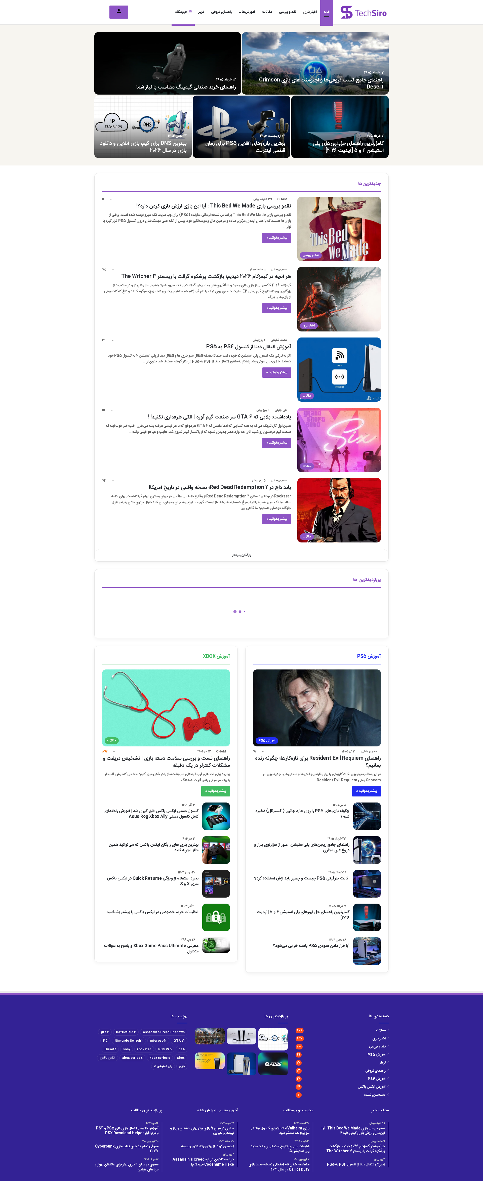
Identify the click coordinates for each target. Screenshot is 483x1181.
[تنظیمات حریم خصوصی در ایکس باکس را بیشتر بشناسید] (216, 917)
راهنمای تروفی (221, 12)
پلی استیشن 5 (163, 1066)
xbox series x (132, 1057)
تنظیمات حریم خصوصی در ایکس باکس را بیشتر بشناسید (152, 912)
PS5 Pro (165, 1049)
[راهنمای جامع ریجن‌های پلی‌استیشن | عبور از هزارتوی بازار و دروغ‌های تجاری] (367, 850)
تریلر (201, 12)
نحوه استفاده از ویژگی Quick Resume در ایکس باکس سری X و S (152, 881)
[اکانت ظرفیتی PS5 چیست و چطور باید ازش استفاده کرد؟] (367, 884)
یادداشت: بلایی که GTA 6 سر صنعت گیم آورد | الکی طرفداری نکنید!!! (219, 417)
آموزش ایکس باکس (372, 1087)
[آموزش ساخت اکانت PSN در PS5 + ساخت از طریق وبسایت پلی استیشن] (210, 1060)
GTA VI (179, 1040)
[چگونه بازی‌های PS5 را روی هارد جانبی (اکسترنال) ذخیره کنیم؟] (367, 816)
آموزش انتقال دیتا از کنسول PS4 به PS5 (248, 347)
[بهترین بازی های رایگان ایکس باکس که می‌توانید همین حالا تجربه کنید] (216, 850)
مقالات (267, 12)
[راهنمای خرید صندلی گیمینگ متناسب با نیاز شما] (167, 63)
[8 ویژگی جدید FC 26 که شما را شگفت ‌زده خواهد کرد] (273, 1063)
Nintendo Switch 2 (129, 1040)
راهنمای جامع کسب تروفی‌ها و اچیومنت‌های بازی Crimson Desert (321, 83)
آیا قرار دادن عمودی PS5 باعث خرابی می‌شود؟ (311, 946)
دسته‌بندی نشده (375, 1095)
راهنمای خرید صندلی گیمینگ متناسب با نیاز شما (186, 87)
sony (126, 1049)
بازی (182, 1066)
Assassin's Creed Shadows (164, 1032)
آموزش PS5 (377, 1055)
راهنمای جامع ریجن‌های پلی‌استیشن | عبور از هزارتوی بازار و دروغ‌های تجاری (301, 847)
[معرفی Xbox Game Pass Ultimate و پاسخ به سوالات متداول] (216, 945)
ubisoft (110, 1049)
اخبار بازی (310, 12)
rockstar (144, 1049)
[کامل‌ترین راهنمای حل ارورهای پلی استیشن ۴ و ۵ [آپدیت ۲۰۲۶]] (340, 127)
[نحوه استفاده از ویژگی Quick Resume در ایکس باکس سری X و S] (216, 884)
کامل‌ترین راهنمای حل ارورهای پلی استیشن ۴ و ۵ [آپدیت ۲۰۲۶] (348, 147)
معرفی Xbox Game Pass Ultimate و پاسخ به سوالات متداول (151, 949)
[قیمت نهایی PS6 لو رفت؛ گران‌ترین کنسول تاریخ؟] (241, 1063)
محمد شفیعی (279, 340)
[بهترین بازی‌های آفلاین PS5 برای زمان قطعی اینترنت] (241, 127)
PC (105, 1040)
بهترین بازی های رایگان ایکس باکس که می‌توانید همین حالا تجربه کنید (153, 847)
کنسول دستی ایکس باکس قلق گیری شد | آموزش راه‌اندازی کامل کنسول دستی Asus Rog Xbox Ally (150, 814)
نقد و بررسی (287, 12)
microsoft (158, 1040)
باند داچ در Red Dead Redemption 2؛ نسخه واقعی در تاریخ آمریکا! (220, 487)
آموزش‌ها (248, 12)
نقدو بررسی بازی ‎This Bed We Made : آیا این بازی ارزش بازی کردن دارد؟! (213, 206)
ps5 (182, 1049)
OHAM (282, 199)
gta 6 (105, 1032)
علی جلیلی (281, 410)
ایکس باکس (107, 1057)
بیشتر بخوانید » (276, 238)
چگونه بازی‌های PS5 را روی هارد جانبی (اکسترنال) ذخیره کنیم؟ (302, 814)
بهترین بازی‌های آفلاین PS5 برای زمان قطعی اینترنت (245, 147)
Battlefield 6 (126, 1032)
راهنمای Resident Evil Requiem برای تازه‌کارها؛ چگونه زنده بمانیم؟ (318, 762)
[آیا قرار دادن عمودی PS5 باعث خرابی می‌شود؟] (367, 951)
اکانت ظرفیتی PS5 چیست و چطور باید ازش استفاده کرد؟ (301, 878)
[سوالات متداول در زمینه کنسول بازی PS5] (241, 1036)
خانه (327, 12)
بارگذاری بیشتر (241, 555)
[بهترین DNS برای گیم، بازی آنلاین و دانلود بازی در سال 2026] (143, 127)
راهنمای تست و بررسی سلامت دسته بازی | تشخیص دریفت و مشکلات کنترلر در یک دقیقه (166, 762)
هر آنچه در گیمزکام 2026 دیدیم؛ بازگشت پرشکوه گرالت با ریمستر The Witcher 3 (206, 276)
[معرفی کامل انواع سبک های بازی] (210, 1036)
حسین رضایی (279, 269)
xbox (181, 1057)
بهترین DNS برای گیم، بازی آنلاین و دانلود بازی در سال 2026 (143, 147)
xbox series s (160, 1057)
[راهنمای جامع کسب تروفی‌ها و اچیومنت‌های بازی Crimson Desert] (315, 63)
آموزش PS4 (377, 1079)
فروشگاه (181, 12)
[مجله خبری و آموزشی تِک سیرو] (364, 12)
